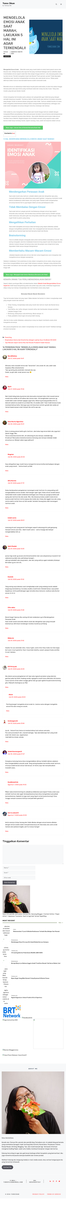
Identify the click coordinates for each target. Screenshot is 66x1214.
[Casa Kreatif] (15, 1055)
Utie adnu (11, 607)
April (9, 386)
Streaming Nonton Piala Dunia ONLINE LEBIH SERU (27, 952)
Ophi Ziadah (12, 546)
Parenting (7, 56)
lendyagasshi (13, 721)
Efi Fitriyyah (12, 666)
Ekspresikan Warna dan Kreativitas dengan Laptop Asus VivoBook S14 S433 (30, 340)
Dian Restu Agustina (15, 421)
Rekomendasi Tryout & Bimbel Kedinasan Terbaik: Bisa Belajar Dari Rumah (36, 931)
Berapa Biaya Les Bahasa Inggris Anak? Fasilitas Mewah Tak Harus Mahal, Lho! (35, 963)
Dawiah (10, 577)
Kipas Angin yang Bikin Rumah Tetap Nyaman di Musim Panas (30, 978)
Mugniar (11, 454)
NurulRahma (12, 356)
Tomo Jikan (9, 3)
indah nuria (12, 518)
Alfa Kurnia (12, 481)
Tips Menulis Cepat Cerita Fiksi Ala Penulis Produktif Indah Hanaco (27, 342)
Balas (6, 376)
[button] (56, 4)
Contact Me (7, 1167)
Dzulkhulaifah (13, 782)
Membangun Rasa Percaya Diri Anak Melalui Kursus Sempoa (29, 942)
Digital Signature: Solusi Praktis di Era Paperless (26, 997)
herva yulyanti (13, 813)
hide (13, 133)
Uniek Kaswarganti (15, 751)
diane (11, 694)
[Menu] (61, 4)
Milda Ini (11, 638)
